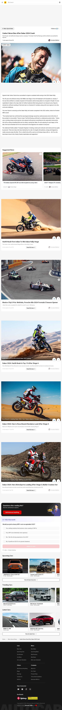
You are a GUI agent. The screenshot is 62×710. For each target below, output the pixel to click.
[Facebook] (26, 689)
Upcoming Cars (20, 651)
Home (3, 639)
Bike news (33, 657)
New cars (19, 649)
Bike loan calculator (36, 660)
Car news (19, 657)
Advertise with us (35, 679)
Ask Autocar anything (22, 668)
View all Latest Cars (30, 634)
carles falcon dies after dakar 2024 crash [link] (30, 639)
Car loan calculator (21, 660)
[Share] (58, 82)
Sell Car (19, 679)
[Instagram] (22, 689)
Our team (33, 671)
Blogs (18, 671)
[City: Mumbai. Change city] (60, 2)
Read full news (30, 247)
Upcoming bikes (35, 651)
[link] (15, 566)
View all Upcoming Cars (30, 579)
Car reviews (20, 654)
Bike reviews (34, 654)
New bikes (33, 649)
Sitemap (19, 674)
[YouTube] (18, 689)
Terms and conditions (36, 676)
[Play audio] (54, 82)
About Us (33, 668)
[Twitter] (30, 689)
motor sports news (12, 639)
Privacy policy (34, 674)
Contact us (19, 676)
